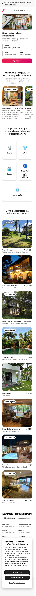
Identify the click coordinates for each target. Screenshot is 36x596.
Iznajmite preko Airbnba (22, 10)
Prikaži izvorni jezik (10, 5)
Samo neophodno (17, 578)
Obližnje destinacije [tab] (8, 518)
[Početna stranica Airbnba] (3, 10)
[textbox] (10, 54)
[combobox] (17, 47)
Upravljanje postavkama (17, 583)
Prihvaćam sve (17, 572)
